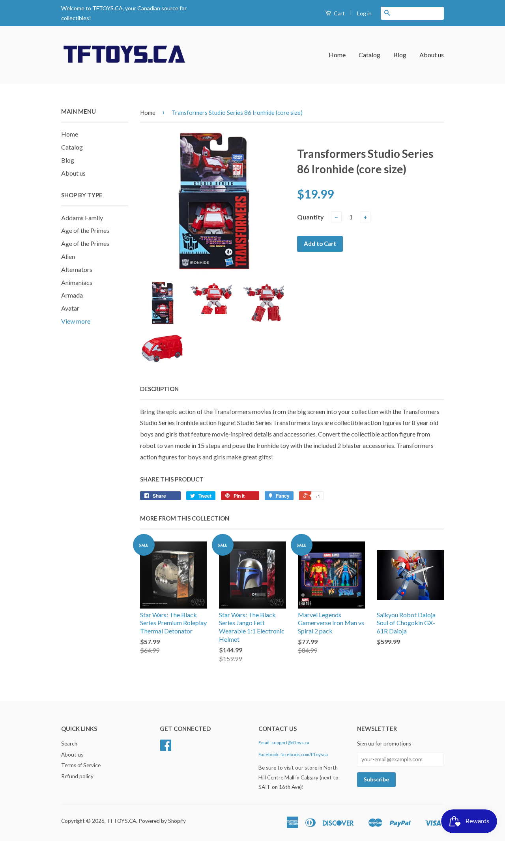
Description (159, 388)
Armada (72, 295)
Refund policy (77, 776)
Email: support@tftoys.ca (283, 742)
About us (431, 54)
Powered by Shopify (162, 821)
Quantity (310, 217)
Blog (399, 54)
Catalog (369, 54)
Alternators (76, 269)
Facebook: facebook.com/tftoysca (293, 754)
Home (337, 54)
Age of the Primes (85, 230)
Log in (364, 13)
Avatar (70, 308)
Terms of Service (81, 765)
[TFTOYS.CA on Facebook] (166, 748)
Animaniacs (76, 282)
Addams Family (82, 217)
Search (69, 743)
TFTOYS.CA (121, 821)
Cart (339, 13)
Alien (68, 256)
